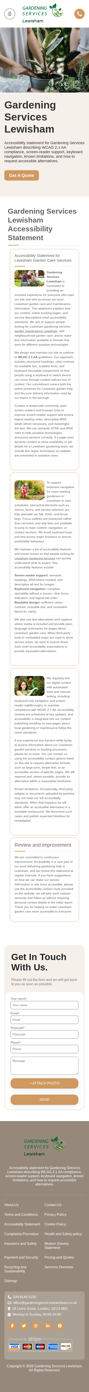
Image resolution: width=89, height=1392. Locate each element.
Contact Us (53, 1205)
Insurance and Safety (20, 1243)
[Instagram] (36, 1326)
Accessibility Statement (22, 1224)
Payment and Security (21, 1257)
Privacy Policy (55, 1214)
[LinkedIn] (47, 1326)
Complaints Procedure (21, 1234)
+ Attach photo (44, 1083)
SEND (44, 1099)
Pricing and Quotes (59, 1257)
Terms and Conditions (21, 1214)
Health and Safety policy (63, 1234)
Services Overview (58, 1267)
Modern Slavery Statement (56, 1246)
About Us (11, 1205)
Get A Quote (21, 175)
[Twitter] (24, 1326)
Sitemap (10, 1281)
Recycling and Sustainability (15, 1269)
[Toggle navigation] (9, 13)
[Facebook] (12, 1326)
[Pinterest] (59, 1326)
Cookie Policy (55, 1224)
